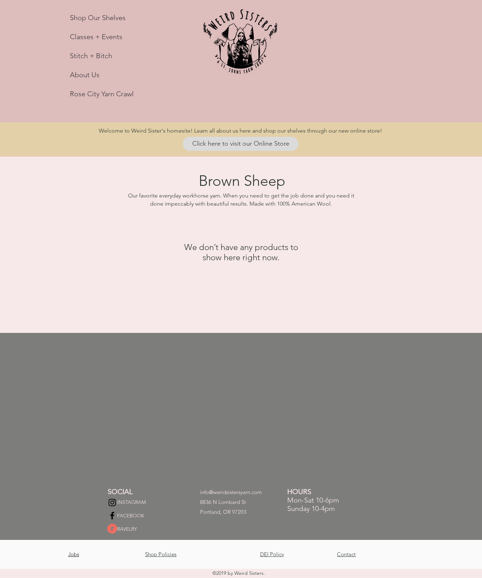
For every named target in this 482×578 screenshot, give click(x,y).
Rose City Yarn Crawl (102, 94)
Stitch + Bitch (91, 55)
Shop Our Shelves (98, 17)
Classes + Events (96, 36)
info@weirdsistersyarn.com (231, 492)
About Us (85, 75)
